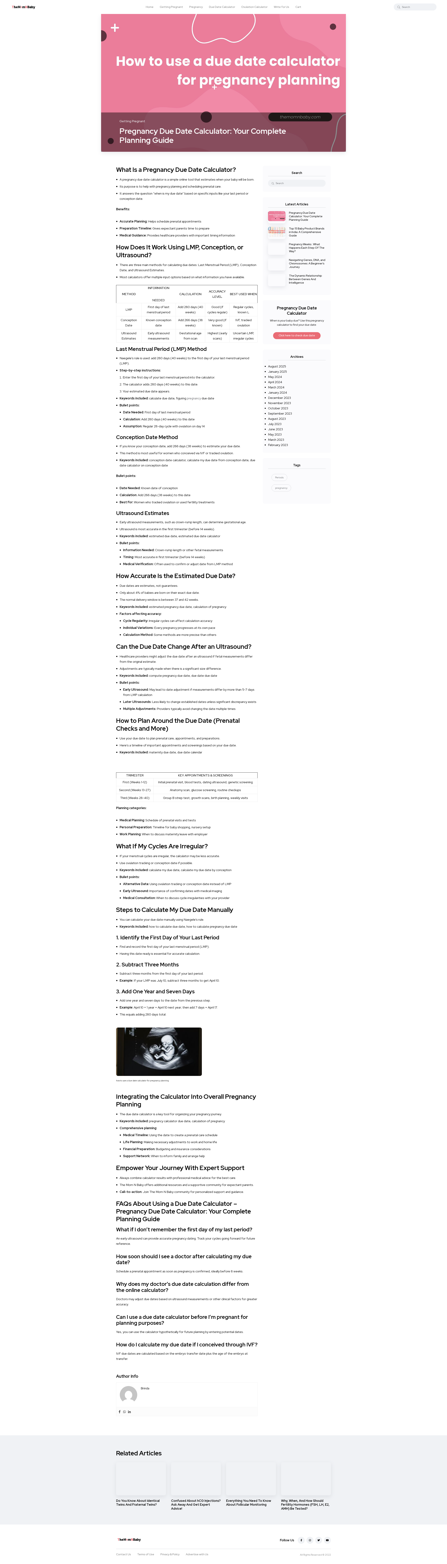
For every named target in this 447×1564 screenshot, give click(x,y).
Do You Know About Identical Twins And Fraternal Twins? (138, 1503)
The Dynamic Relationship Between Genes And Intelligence (305, 279)
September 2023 (280, 413)
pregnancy (194, 398)
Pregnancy (196, 7)
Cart (298, 7)
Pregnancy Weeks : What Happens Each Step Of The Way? (306, 247)
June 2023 (275, 429)
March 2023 (276, 440)
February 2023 (278, 445)
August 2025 (277, 366)
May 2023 (275, 434)
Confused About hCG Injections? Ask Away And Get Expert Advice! (196, 1505)
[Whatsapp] (124, 1411)
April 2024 (275, 382)
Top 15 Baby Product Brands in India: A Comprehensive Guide (306, 232)
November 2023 (279, 403)
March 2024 (276, 387)
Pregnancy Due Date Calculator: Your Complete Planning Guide (306, 216)
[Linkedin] (129, 1411)
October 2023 (278, 408)
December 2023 (279, 398)
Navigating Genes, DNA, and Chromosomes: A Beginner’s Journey (307, 263)
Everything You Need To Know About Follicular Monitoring (248, 1503)
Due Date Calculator (222, 7)
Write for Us (281, 7)
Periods (279, 477)
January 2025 (277, 372)
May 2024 (275, 377)
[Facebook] (119, 1411)
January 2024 (277, 392)
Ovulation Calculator (254, 7)
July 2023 (274, 424)
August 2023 (277, 419)
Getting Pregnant (171, 7)
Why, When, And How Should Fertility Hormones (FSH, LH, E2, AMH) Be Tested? (305, 1505)
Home (149, 7)
